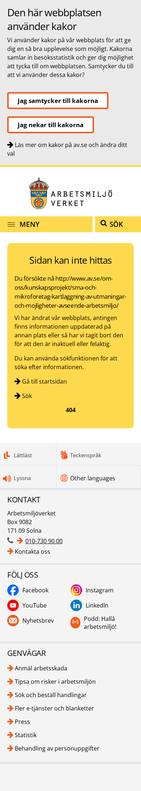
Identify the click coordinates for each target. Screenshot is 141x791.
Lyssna (22, 477)
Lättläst (23, 455)
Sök (27, 396)
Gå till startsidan (44, 381)
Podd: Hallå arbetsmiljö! (100, 623)
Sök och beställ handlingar (51, 695)
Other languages (92, 478)
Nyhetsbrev (38, 620)
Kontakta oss (32, 552)
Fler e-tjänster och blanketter (54, 708)
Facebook (35, 590)
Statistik (26, 735)
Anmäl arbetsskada (41, 668)
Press (22, 722)
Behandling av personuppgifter (57, 748)
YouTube (34, 605)
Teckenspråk (85, 455)
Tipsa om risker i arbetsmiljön (55, 682)
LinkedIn (97, 605)
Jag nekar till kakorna (51, 125)
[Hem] (70, 193)
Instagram (100, 590)
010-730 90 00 (44, 541)
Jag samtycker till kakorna (58, 100)
